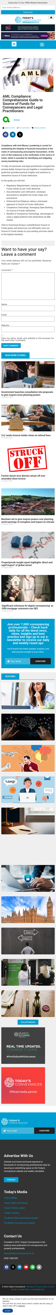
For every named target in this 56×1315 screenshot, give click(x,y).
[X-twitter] (13, 1267)
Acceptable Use (38, 1289)
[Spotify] (32, 1267)
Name (4, 304)
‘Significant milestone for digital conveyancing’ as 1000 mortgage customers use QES (27, 607)
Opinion (43, 128)
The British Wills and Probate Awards (21, 1218)
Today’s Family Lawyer (14, 1208)
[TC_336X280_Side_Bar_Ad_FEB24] (23, 1063)
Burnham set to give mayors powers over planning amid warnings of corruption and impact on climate (27, 520)
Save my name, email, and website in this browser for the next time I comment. (27, 339)
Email (4, 315)
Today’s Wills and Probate (16, 1203)
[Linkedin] (19, 1267)
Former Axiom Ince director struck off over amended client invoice (23, 477)
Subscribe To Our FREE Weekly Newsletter (28, 2)
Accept (7, 1311)
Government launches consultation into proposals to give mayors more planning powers (27, 393)
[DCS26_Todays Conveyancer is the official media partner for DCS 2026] (23, 1103)
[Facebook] (6, 1267)
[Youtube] (26, 1267)
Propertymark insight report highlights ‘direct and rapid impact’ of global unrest (26, 564)
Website (5, 325)
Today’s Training (11, 1213)
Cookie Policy (24, 1289)
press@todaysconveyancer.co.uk (19, 1253)
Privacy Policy (41, 1287)
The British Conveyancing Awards (19, 1223)
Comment (7, 270)
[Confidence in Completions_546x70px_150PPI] (28, 38)
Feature (37, 128)
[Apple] (39, 1267)
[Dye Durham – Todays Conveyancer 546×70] (28, 30)
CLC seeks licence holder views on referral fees (26, 435)
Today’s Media (10, 1198)
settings (21, 1306)
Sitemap (29, 1287)
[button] (14, 44)
